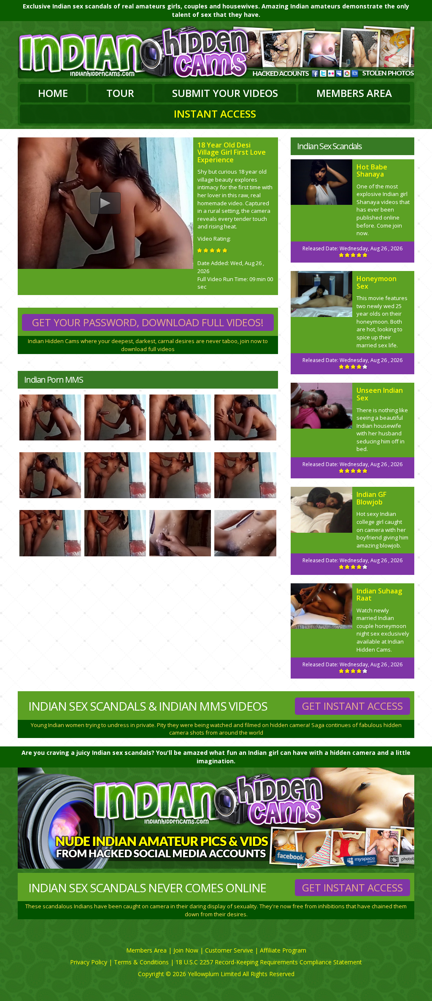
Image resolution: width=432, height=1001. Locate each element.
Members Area (354, 93)
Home (53, 93)
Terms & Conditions (141, 962)
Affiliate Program (283, 950)
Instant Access (215, 114)
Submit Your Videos (225, 93)
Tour (120, 93)
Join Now (185, 950)
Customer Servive (229, 950)
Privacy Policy (88, 962)
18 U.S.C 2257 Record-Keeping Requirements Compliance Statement (269, 962)
